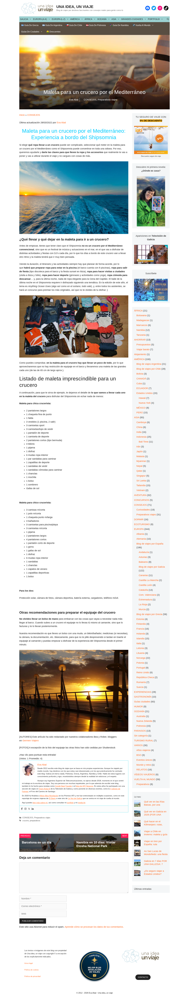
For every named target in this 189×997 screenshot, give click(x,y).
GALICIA (24, 19)
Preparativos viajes (42, 817)
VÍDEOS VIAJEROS (144, 774)
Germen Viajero (30, 740)
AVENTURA (140, 495)
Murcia (142, 609)
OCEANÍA (102, 19)
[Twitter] (29, 809)
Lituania (140, 653)
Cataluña (143, 590)
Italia (138, 643)
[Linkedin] (32, 809)
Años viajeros (143, 750)
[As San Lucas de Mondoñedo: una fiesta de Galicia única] (137, 854)
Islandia (140, 638)
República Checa (145, 677)
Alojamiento (140, 354)
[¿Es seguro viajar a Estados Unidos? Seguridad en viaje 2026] (137, 874)
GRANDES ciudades (132, 19)
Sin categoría (141, 735)
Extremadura (145, 599)
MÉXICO (141, 408)
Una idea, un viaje (74, 7)
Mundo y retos (143, 765)
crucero (25, 820)
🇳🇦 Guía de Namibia (119, 25)
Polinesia (141, 726)
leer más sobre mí (40, 803)
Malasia (140, 456)
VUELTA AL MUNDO (144, 779)
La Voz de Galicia (75, 798)
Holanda (140, 633)
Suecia (139, 687)
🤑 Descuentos (53, 32)
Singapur (141, 475)
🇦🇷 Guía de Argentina (52, 25)
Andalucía (144, 552)
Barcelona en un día (36, 842)
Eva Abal (61, 122)
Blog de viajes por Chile (148, 369)
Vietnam (140, 490)
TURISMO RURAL (143, 740)
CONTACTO (143, 977)
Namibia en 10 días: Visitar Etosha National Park (95, 844)
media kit (81, 803)
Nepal (139, 466)
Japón (139, 451)
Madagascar (142, 320)
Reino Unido (142, 672)
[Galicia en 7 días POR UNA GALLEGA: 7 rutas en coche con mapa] (137, 864)
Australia (140, 716)
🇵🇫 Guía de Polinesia (96, 25)
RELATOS (141, 769)
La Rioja (143, 604)
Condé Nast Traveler (63, 786)
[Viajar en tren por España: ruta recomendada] (137, 844)
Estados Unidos (144, 393)
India (138, 432)
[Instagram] (25, 809)
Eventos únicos (144, 760)
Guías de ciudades (30, 32)
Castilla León (145, 585)
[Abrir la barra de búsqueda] (168, 19)
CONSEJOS (33, 115)
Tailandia (141, 485)
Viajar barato (143, 349)
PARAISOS (140, 731)
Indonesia (141, 437)
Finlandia (141, 624)
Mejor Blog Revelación (49, 796)
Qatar (139, 471)
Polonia (140, 663)
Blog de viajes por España (149, 543)
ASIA (113, 19)
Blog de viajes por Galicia (152, 567)
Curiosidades (143, 509)
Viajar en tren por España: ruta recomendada (153, 844)
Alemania (141, 539)
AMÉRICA (75, 19)
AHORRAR (140, 339)
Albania (140, 534)
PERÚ (139, 412)
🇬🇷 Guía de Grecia (29, 25)
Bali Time (143, 441)
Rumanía (141, 682)
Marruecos (141, 325)
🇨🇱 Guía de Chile (74, 25)
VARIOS (138, 745)
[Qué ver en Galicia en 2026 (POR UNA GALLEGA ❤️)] (137, 814)
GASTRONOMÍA (142, 696)
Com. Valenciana (147, 595)
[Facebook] (22, 809)
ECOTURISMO (142, 524)
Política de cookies (31, 970)
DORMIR (138, 519)
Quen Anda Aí (44, 789)
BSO (138, 755)
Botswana (141, 315)
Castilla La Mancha (148, 580)
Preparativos (142, 784)
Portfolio (154, 19)
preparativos (35, 820)
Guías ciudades (142, 701)
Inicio (22, 115)
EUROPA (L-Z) (58, 19)
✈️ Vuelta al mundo (141, 25)
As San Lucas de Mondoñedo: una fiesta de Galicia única (156, 854)
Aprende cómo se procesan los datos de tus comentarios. (94, 927)
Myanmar (141, 461)
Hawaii (142, 398)
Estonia (140, 619)
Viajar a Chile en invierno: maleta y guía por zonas (155, 834)
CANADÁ (141, 378)
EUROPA (139, 529)
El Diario (52, 798)
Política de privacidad (32, 976)
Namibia (140, 330)
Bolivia (139, 373)
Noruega (140, 658)
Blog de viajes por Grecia (149, 614)
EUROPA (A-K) (40, 19)
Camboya (141, 422)
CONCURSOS (141, 500)
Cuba (139, 383)
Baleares (143, 562)
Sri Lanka (141, 480)
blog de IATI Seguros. (85, 786)
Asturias (143, 557)
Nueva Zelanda (144, 721)
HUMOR (138, 706)
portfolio (70, 803)
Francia (140, 628)
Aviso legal (28, 963)
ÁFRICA (88, 19)
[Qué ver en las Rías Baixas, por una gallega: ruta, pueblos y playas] (137, 805)
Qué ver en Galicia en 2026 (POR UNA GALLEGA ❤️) (155, 814)
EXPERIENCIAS (142, 692)
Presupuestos (143, 344)
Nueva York (145, 403)
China (139, 427)
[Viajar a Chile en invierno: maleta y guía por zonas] (137, 834)
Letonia (140, 648)
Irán (138, 446)
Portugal (140, 667)
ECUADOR (142, 388)
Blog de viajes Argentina (148, 364)
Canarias (143, 575)
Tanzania (141, 335)
